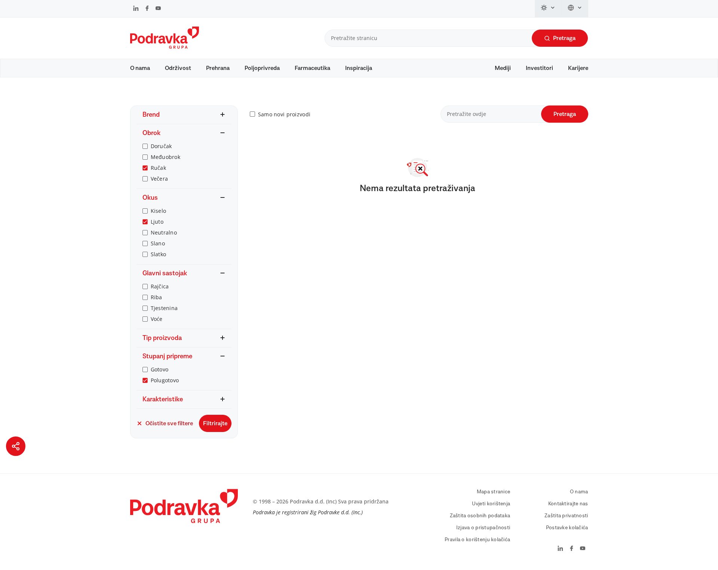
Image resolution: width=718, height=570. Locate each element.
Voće (157, 318)
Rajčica (160, 286)
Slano (158, 243)
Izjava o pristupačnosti (483, 527)
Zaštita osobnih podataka (480, 515)
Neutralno (164, 232)
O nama (140, 68)
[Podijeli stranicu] (15, 446)
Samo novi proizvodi (284, 114)
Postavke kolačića (567, 527)
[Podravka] (164, 47)
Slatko (158, 254)
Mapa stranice (493, 491)
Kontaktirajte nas (568, 503)
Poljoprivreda (262, 68)
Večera (159, 178)
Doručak (161, 146)
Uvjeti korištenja (491, 503)
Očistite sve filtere (169, 423)
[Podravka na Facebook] (147, 9)
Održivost (178, 68)
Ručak (158, 167)
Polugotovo (165, 380)
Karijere (578, 68)
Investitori (539, 68)
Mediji (503, 68)
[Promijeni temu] (548, 8)
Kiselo (158, 210)
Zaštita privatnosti (566, 515)
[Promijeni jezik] (575, 8)
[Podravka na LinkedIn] (136, 9)
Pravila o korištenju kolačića (477, 539)
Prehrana (218, 68)
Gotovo (160, 369)
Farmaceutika (312, 68)
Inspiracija (358, 68)
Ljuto (157, 221)
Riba (156, 297)
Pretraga (564, 38)
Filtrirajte (215, 423)
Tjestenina (164, 308)
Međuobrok (166, 156)
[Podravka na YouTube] (158, 9)
